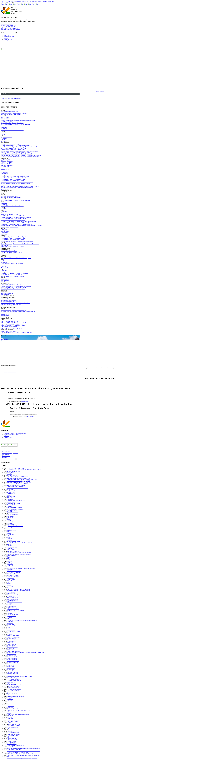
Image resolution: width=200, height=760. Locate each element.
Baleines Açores (11, 496)
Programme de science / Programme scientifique (19, 589)
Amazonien (9, 701)
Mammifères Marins (12, 547)
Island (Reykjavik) (12, 739)
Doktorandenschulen (6, 304)
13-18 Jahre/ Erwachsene (14, 720)
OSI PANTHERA (5, 321)
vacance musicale (11, 630)
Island (2, 127)
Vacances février (11, 648)
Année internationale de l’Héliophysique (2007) (18, 481)
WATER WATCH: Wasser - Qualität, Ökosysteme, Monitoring (22, 758)
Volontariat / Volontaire (12, 673)
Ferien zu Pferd (11, 521)
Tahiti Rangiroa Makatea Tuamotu (16, 745)
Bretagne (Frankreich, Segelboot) (16, 696)
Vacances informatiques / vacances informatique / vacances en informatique (25, 652)
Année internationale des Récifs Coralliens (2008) (19, 482)
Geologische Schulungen (7, 310)
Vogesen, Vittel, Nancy (6, 123)
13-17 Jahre (10, 717)
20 (8, 737)
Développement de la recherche (14, 507)
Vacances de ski (11, 645)
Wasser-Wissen (4, 331)
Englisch (3, 294)
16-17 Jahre (10, 731)
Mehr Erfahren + (100, 91)
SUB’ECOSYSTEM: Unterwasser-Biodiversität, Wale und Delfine (23, 751)
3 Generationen (4, 253)
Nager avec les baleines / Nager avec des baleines (19, 552)
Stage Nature (10, 623)
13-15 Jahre (3, 162)
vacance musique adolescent (14, 631)
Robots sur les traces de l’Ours (14, 602)
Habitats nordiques (11, 530)
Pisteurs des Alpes (11, 580)
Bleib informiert (33, 1)
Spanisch (10, 617)
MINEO (10, 548)
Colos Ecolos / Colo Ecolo (13, 503)
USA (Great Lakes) (11, 744)
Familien (3, 166)
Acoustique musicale (12, 475)
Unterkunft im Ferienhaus (7, 179)
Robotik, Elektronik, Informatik (8, 154)
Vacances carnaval (11, 644)
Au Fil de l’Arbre (11, 492)
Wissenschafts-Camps (9, 36)
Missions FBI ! (11, 550)
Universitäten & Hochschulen (8, 303)
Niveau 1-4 (10, 561)
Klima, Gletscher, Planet (7, 149)
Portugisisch (11, 586)
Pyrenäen (3, 118)
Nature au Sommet (11, 555)
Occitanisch (10, 569)
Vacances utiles (10, 666)
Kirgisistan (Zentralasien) (13, 708)
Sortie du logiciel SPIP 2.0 (13, 614)
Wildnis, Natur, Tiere (6, 144)
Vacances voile (10, 669)
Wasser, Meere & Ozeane (7, 148)
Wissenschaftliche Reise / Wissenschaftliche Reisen (19, 676)
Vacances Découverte (12, 647)
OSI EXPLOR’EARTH (7, 325)
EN (8, 683)
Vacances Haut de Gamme (13, 651)
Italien (2, 128)
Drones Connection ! (13, 510)
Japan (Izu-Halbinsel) (12, 746)
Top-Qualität (51, 1)
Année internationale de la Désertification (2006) (19, 478)
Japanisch (10, 540)
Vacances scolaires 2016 (13, 662)
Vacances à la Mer (11, 634)
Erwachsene (11, 516)
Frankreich (10, 523)
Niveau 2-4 (10, 564)
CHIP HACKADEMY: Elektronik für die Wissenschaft (20, 753)
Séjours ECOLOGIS (12, 607)
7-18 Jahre (10, 699)
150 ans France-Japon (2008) (14, 749)
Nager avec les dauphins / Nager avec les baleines (19, 554)
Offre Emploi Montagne (13, 576)
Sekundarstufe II (5, 301)
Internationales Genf (6, 114)
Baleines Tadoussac (12, 497)
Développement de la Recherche (15, 509)
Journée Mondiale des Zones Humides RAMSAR (19, 542)
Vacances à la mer (11, 633)
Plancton (9, 583)
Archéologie (10, 489)
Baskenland (3, 121)
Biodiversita (10, 499)
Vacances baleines (11, 641)
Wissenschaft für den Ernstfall (8, 183)
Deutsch (10, 506)
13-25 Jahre (10, 723)
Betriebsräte (3, 245)
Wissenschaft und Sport (6, 180)
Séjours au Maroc (11, 606)
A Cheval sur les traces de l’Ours (15, 468)
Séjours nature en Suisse (13, 609)
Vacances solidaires (11, 663)
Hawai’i (9, 531)
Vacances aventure (11, 638)
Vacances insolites (11, 655)
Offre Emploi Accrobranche (14, 571)
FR (8, 728)
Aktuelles (6, 38)
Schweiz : (8, 25)
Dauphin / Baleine (11, 505)
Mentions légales (8, 437)
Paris (8, 756)
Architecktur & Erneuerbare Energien (10, 151)
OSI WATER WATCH (6, 324)
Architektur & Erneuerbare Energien (10, 221)
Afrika (2, 139)
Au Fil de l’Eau (11, 493)
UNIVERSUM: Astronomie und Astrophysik (18, 714)
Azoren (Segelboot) (11, 693)
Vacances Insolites (11, 654)
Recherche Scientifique (12, 597)
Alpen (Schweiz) (11, 682)
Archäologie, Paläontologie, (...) (8, 145)
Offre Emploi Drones (12, 573)
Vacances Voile (10, 670)
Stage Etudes (10, 621)
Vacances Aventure (11, 640)
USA (2, 134)
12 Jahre (9, 713)
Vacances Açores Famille (13, 635)
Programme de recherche (13, 587)
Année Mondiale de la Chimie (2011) (16, 485)
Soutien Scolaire (12, 616)
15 (8, 730)
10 (8, 704)
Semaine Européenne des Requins (15, 610)
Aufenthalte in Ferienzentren (8, 176)
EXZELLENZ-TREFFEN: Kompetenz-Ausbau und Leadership (23, 755)
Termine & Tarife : (10, 29)
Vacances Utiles (11, 668)
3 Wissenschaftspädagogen (14, 686)
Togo (9, 694)
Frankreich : (9, 28)
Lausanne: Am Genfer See (7, 113)
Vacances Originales (12, 658)
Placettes (9, 582)
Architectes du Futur (12, 490)
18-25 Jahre (3, 165)
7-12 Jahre (9, 697)
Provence (3, 117)
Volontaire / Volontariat (12, 672)
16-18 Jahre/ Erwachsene (13, 732)
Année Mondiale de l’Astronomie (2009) (17, 483)
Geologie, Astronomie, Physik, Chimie (10, 147)
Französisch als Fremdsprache (15, 526)
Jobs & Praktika (6, 1)
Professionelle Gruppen (6, 246)
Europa (8, 519)
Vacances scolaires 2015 (13, 661)
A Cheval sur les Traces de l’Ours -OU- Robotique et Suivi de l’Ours (24, 469)
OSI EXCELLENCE (6, 328)
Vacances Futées (11, 649)
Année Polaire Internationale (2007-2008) (17, 488)
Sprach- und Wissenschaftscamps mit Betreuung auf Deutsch (22, 620)
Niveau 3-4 (10, 565)
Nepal (2, 138)
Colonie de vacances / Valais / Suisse (16, 500)
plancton (9, 585)
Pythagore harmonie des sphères (15, 595)
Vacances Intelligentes (12, 656)
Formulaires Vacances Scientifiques (12, 434)
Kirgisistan (3, 137)
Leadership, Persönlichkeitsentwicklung (10, 156)
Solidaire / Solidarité (12, 611)
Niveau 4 (9, 566)
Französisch (3, 293)
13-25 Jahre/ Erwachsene (14, 724)
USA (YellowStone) (12, 742)
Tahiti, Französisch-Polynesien (8, 124)
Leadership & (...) (5, 227)
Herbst (2, 172)
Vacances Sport (10, 665)
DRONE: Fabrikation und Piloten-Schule (18, 752)
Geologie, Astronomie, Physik (8, 217)
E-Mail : (7, 24)
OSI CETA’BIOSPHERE (7, 322)
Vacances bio (10, 642)
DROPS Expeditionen (12, 512)
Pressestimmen (7, 40)
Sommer (3, 170)
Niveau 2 (10, 562)
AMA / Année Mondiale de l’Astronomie (17, 476)
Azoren (8, 495)
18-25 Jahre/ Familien (12, 735)
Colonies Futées (11, 502)
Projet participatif (11, 593)
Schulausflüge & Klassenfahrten (8, 187)
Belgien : (8, 27)
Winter (2, 173)
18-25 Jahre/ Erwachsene (14, 734)
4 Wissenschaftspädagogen (14, 689)
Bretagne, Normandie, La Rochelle (9, 120)
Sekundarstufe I (4, 300)
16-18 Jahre (3, 163)
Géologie (10, 528)
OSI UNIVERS (5, 327)
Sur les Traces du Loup (12, 625)
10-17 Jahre (10, 707)
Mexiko (2, 267)
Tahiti (8, 627)
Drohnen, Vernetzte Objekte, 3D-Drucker (11, 155)
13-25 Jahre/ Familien (12, 727)
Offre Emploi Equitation (13, 575)
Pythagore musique (11, 596)
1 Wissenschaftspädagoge (14, 679)
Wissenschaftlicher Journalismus (8, 182)
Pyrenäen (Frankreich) (13, 690)
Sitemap (6, 448)
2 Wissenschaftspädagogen (14, 680)
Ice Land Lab (10, 534)
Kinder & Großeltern (6, 252)
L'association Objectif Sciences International (15, 433)
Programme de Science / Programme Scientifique (19, 590)
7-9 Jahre (3, 159)
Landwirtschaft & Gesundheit (8, 152)
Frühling (3, 169)
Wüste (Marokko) (11, 738)
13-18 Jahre (10, 718)
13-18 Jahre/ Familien (12, 721)
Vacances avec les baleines (13, 637)
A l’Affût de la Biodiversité (13, 471)
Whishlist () (4, 2)
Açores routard (10, 472)
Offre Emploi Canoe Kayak (14, 572)
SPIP (8, 618)
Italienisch (10, 538)
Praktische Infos (8, 39)
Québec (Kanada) (12, 741)
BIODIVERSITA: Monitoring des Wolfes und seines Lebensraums (23, 748)
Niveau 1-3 (9, 559)
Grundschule (4, 298)
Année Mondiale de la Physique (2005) (17, 486)
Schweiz (10, 603)
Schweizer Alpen (5, 111)
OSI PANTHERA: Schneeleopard (15, 685)
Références (6, 436)
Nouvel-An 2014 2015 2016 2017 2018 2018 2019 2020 (21, 568)
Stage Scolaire (10, 624)
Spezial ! (3, 189)
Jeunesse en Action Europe (13, 541)
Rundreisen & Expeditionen (7, 177)
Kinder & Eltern (5, 251)
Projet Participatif (11, 592)
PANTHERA (11, 578)
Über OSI (6, 35)
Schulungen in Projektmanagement (9, 311)
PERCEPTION (11, 579)
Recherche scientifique (12, 600)
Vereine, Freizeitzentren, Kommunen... (10, 186)
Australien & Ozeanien (6, 130)
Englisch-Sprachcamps (12, 514)
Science (9, 604)
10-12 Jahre (3, 161)
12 (8, 711)
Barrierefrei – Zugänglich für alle (19, 1)
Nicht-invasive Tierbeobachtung (9, 332)
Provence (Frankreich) (13, 687)
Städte (2, 141)
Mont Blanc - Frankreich (13, 551)
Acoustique (9, 474)
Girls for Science (42, 1)
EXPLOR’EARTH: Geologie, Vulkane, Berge (19, 710)
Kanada (2, 132)
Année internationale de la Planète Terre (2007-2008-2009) (21, 479)
